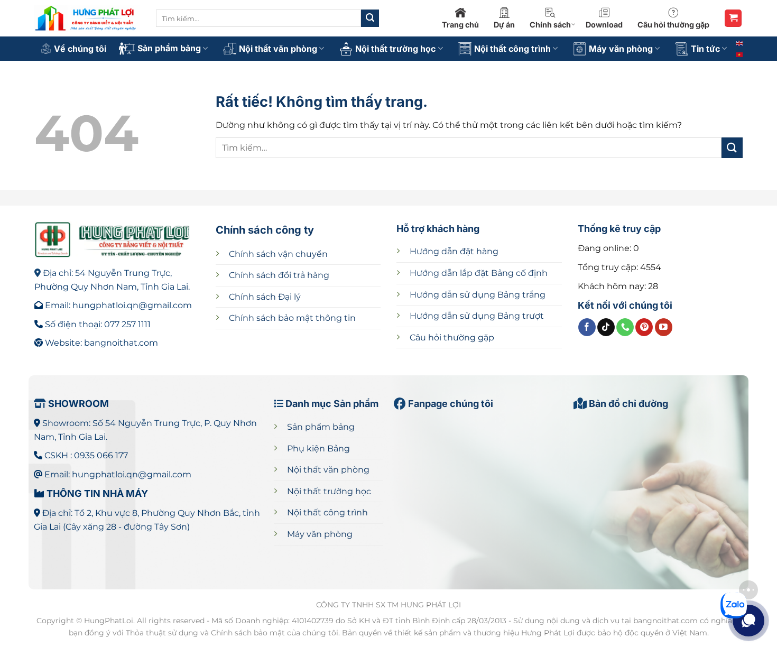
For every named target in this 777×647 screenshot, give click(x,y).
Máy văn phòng (621, 48)
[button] (733, 18)
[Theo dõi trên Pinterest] (644, 327)
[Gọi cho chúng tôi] (625, 327)
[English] (740, 42)
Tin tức (705, 48)
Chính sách (550, 24)
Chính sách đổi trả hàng (279, 275)
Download (604, 24)
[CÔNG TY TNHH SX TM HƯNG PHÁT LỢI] (87, 18)
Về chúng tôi (80, 48)
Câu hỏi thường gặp (673, 24)
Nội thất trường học (395, 48)
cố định (479, 273)
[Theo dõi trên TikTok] (606, 327)
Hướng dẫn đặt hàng (454, 251)
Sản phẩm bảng (169, 48)
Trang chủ (460, 24)
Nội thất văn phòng (278, 48)
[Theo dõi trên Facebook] (587, 327)
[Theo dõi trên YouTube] (663, 327)
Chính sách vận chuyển (278, 254)
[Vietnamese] (740, 54)
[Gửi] (370, 18)
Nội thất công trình (512, 48)
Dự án (504, 24)
